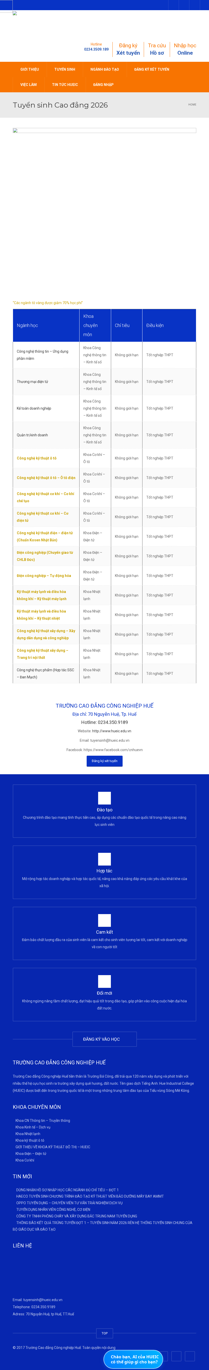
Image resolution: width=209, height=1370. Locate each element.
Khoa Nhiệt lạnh (28, 1134)
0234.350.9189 (43, 1307)
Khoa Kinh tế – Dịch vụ (33, 1127)
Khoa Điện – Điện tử (31, 1153)
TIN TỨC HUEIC (65, 85)
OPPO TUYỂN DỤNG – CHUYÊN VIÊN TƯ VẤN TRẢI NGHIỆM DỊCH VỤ (69, 1203)
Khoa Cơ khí (25, 1160)
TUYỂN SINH (64, 69)
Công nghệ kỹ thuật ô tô (37, 458)
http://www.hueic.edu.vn (111, 731)
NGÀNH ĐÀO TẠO (104, 69)
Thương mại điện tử (32, 382)
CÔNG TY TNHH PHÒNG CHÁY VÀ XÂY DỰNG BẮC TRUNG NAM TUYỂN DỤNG (76, 1216)
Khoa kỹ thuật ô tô (30, 1140)
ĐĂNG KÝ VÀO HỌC (102, 1039)
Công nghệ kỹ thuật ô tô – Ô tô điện (46, 478)
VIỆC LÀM (28, 85)
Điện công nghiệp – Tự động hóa (44, 576)
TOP (105, 1333)
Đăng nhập (103, 85)
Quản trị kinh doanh (32, 435)
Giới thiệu (29, 69)
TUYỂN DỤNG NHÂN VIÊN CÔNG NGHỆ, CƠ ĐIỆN (53, 1210)
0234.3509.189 (96, 49)
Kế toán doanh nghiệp (34, 408)
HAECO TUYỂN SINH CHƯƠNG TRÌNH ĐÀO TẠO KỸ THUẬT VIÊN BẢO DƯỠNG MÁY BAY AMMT (90, 1196)
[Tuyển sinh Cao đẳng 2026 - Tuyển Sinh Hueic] (51, 23)
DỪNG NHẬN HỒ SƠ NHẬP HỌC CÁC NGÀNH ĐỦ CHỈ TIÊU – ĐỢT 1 (67, 1190)
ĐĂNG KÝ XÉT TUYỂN (151, 69)
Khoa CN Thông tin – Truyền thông (43, 1121)
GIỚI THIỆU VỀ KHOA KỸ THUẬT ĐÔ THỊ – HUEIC (53, 1147)
